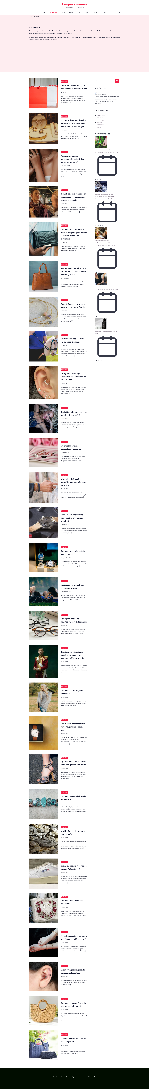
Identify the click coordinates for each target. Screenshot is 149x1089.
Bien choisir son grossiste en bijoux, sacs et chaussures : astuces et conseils (73, 197)
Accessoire (53, 12)
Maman (96, 12)
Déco (79, 12)
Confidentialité (58, 1077)
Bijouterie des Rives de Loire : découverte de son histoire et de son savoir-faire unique (74, 123)
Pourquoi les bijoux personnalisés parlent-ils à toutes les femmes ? (72, 159)
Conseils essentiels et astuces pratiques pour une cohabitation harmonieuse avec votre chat (105, 196)
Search (117, 81)
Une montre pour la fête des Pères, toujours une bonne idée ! (73, 726)
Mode (44, 12)
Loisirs (104, 12)
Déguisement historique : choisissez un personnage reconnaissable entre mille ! (73, 655)
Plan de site (92, 1077)
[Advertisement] (74, 53)
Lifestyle (87, 12)
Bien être (71, 12)
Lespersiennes (74, 4)
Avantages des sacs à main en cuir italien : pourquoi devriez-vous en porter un (74, 271)
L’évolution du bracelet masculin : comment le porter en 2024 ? (74, 482)
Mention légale (71, 1077)
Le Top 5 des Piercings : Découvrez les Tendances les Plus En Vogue (73, 376)
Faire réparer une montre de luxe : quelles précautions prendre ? (73, 517)
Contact (82, 1077)
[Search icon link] (119, 12)
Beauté (63, 12)
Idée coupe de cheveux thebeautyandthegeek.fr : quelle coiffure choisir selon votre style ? (105, 243)
